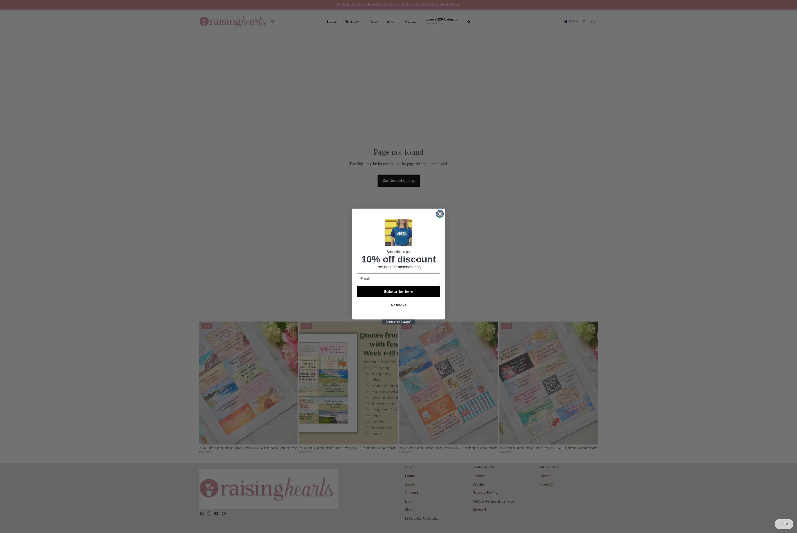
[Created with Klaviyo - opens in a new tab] (398, 321)
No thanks (398, 305)
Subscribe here (398, 291)
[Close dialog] (440, 213)
